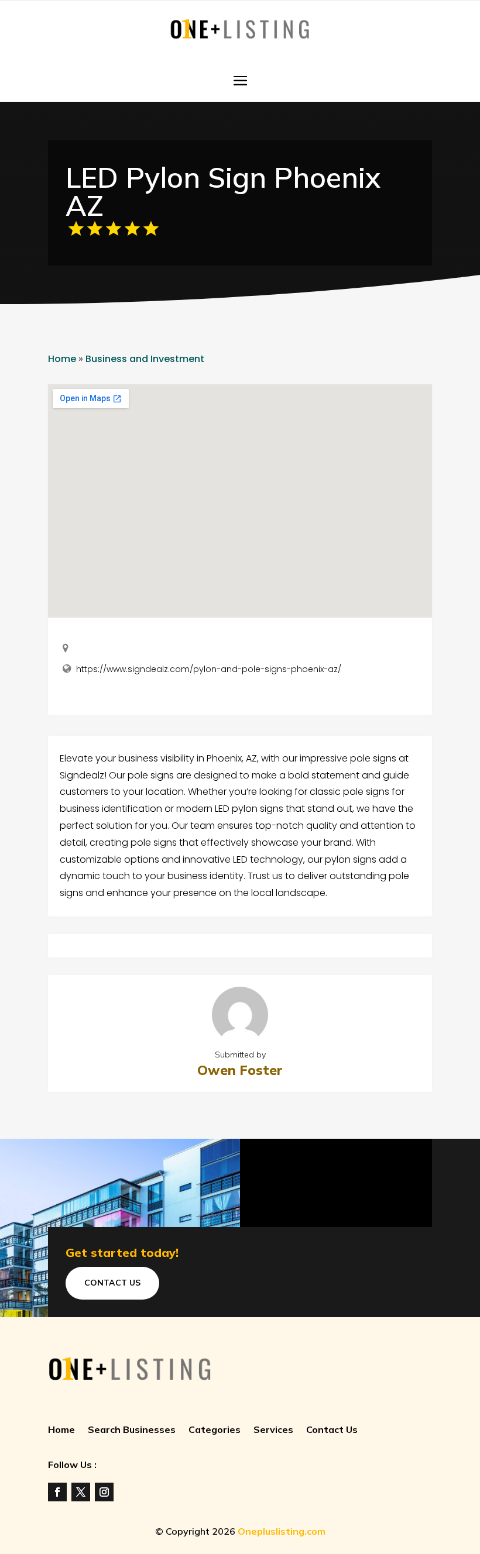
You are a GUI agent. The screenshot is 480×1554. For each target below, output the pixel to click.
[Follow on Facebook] (57, 1492)
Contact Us (112, 1282)
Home (62, 359)
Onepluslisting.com (281, 1531)
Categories (214, 1430)
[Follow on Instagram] (104, 1492)
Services (273, 1430)
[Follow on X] (80, 1492)
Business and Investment (144, 359)
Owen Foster (240, 1070)
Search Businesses (132, 1430)
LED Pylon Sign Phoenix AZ (223, 191)
